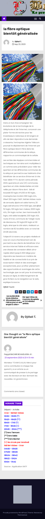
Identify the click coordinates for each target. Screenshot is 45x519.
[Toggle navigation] (35, 18)
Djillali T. (18, 42)
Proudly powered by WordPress (15, 513)
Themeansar (22, 515)
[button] (40, 18)
